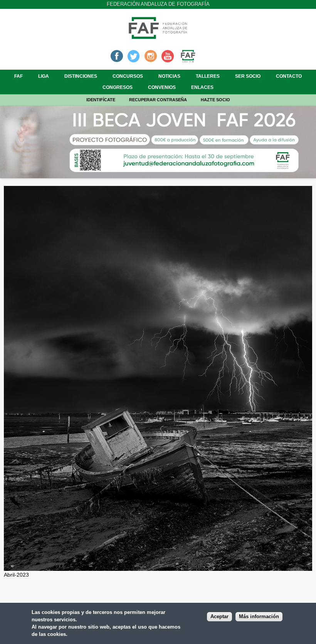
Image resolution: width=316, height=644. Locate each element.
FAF (18, 76)
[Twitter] (134, 55)
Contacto (289, 76)
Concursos (128, 76)
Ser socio (248, 76)
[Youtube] (167, 55)
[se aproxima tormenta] (158, 567)
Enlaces (202, 87)
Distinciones (80, 76)
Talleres (208, 76)
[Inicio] (158, 36)
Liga (43, 76)
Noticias (169, 76)
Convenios (162, 87)
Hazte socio (215, 99)
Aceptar (219, 616)
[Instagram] (151, 55)
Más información (259, 616)
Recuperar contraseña (158, 99)
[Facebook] (117, 55)
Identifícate (100, 99)
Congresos (118, 87)
